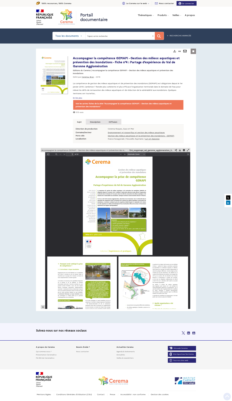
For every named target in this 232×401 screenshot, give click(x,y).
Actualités (121, 354)
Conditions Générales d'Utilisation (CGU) (74, 394)
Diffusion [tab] (113, 121)
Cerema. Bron (88, 76)
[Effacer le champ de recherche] (153, 36)
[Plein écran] (188, 150)
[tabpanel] (116, 180)
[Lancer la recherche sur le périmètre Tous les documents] (159, 36)
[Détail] (184, 150)
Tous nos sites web (180, 360)
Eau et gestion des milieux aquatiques (148, 132)
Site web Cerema (181, 348)
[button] (135, 3)
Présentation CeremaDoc (46, 354)
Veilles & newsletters (125, 358)
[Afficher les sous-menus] (148, 3)
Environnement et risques (119, 132)
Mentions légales (44, 394)
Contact (101, 394)
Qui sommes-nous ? (43, 351)
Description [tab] (95, 121)
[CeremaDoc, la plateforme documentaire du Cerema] (67, 16)
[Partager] (176, 150)
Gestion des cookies (160, 394)
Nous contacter (82, 351)
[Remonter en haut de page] (227, 396)
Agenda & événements (126, 351)
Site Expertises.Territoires (183, 354)
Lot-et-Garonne (152, 138)
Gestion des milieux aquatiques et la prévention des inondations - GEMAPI (141, 135)
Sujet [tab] (79, 121)
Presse (112, 394)
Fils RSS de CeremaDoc (45, 358)
